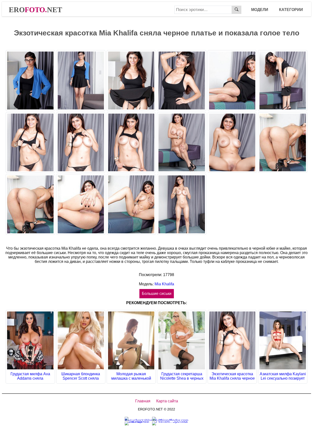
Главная (142, 401)
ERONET (35, 10)
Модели (259, 10)
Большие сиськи (156, 293)
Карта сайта (167, 401)
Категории (291, 10)
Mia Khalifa (164, 284)
